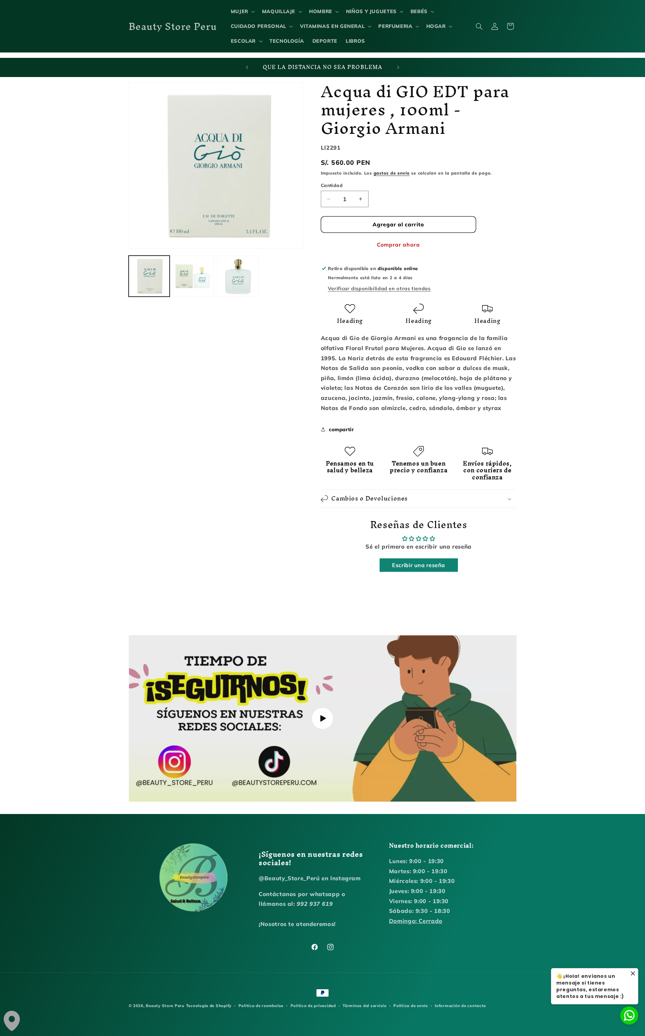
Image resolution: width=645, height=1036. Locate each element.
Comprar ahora (398, 244)
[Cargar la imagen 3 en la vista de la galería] (238, 276)
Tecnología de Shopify (208, 1005)
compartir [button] (341, 429)
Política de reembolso (261, 1005)
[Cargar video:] (322, 718)
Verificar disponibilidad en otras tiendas (379, 288)
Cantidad (332, 185)
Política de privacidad (313, 1005)
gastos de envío (392, 173)
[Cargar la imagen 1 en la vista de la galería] (149, 276)
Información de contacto (460, 1005)
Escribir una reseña (418, 565)
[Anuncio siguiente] (398, 67)
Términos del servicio (364, 1005)
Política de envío (410, 1005)
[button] (242, 11)
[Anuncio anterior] (247, 67)
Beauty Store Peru (165, 1005)
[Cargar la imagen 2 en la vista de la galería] (193, 276)
